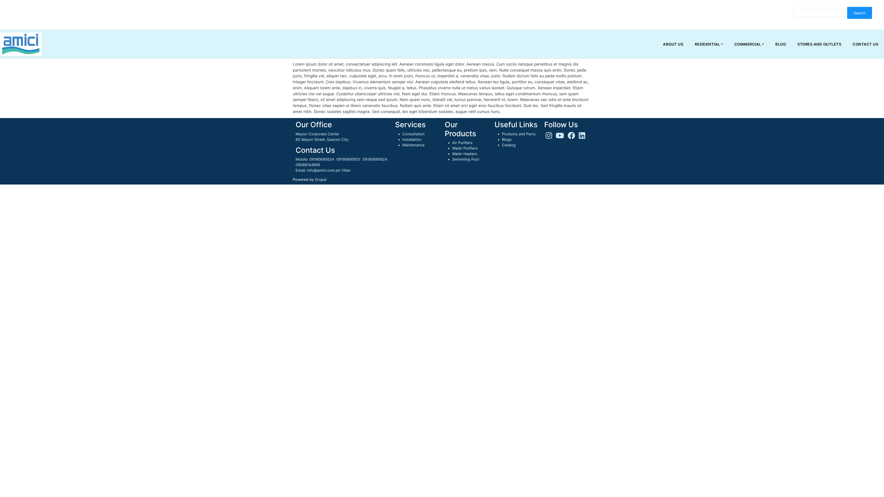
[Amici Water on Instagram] (549, 137)
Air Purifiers (462, 142)
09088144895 (308, 164)
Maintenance (413, 145)
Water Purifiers (465, 148)
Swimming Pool (465, 159)
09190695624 (321, 159)
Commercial (747, 44)
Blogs (507, 139)
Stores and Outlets (819, 44)
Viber (346, 170)
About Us (673, 44)
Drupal (320, 179)
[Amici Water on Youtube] (560, 137)
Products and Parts (518, 134)
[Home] (20, 44)
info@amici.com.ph (323, 170)
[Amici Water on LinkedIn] (582, 137)
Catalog (509, 145)
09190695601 (348, 159)
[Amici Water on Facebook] (571, 137)
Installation (411, 139)
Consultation (413, 134)
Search (860, 13)
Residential (707, 44)
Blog (780, 44)
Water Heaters (464, 153)
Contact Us (865, 44)
